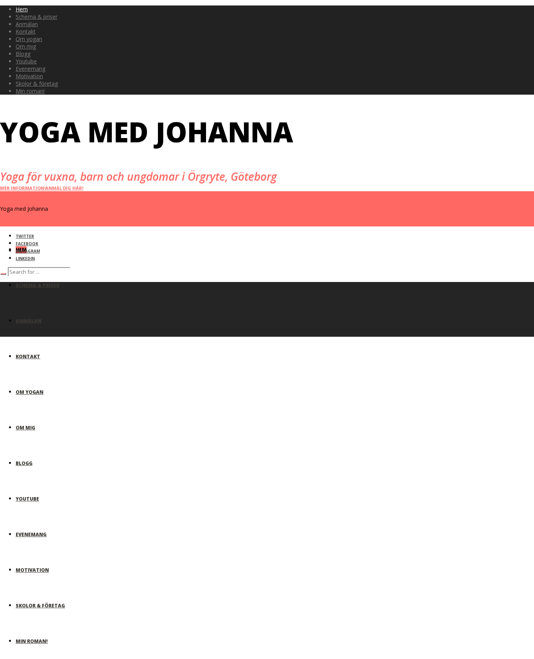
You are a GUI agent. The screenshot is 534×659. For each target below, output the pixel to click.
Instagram (28, 251)
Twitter (25, 236)
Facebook (27, 243)
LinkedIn (25, 258)
